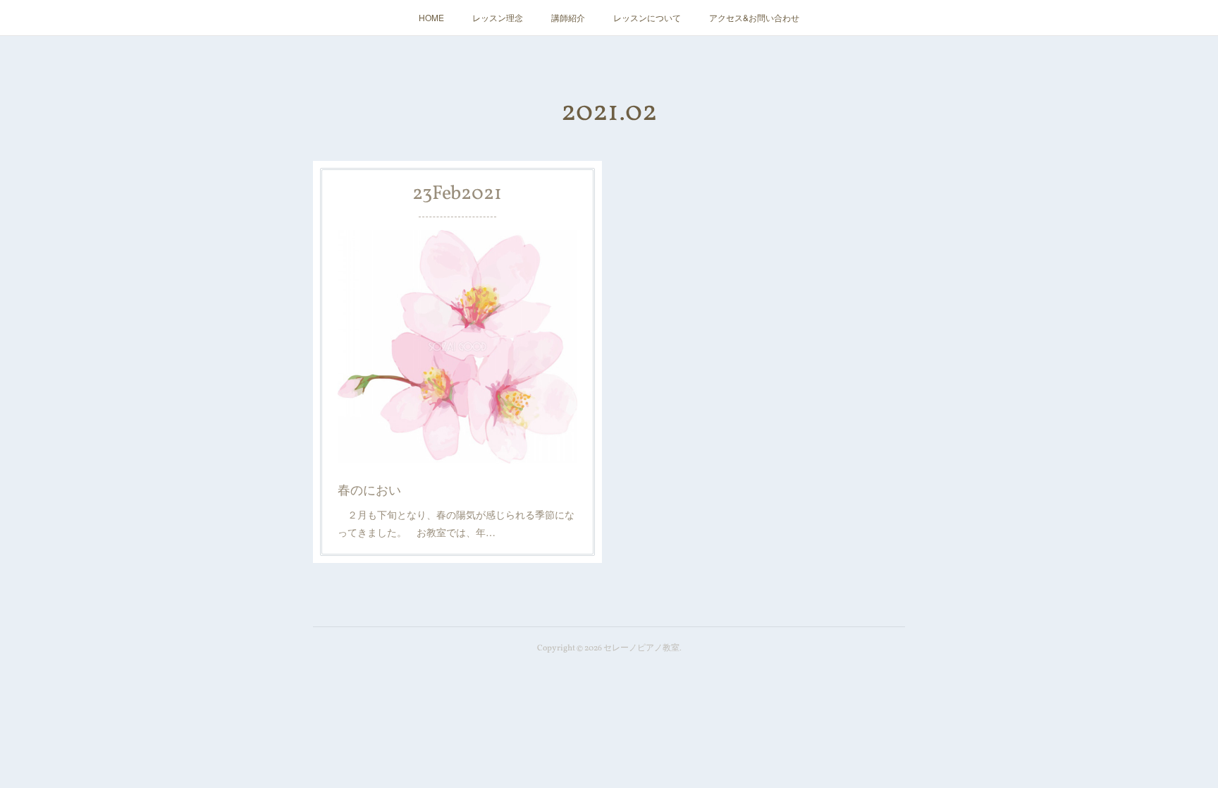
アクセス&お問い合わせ (754, 17)
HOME (431, 17)
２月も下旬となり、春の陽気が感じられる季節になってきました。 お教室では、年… (456, 523)
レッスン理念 (497, 17)
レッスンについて (647, 17)
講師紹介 (568, 17)
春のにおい (369, 489)
